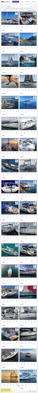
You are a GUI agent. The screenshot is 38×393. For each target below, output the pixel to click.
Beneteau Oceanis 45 (6, 192)
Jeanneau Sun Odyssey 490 (25, 44)
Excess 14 (4, 65)
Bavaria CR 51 (23, 234)
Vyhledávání (9, 6)
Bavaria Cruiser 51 (23, 150)
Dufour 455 (4, 234)
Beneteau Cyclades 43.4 (6, 129)
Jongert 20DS (5, 150)
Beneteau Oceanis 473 (6, 23)
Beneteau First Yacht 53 (6, 171)
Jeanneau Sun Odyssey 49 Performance (28, 108)
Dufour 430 (22, 318)
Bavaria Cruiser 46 (23, 339)
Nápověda (22, 1)
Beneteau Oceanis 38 (24, 171)
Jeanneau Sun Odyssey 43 (25, 276)
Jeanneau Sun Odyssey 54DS (25, 297)
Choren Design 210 (5, 381)
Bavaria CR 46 (5, 255)
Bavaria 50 (4, 108)
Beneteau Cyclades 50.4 (6, 318)
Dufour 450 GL (5, 86)
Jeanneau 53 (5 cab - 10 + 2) (7, 360)
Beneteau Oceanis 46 (6, 213)
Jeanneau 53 (4, 297)
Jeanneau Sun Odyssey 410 (25, 65)
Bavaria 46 (4, 339)
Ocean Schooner (5, 276)
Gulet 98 (22, 360)
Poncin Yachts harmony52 (25, 129)
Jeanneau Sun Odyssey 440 (25, 23)
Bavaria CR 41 (23, 213)
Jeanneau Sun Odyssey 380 (25, 86)
